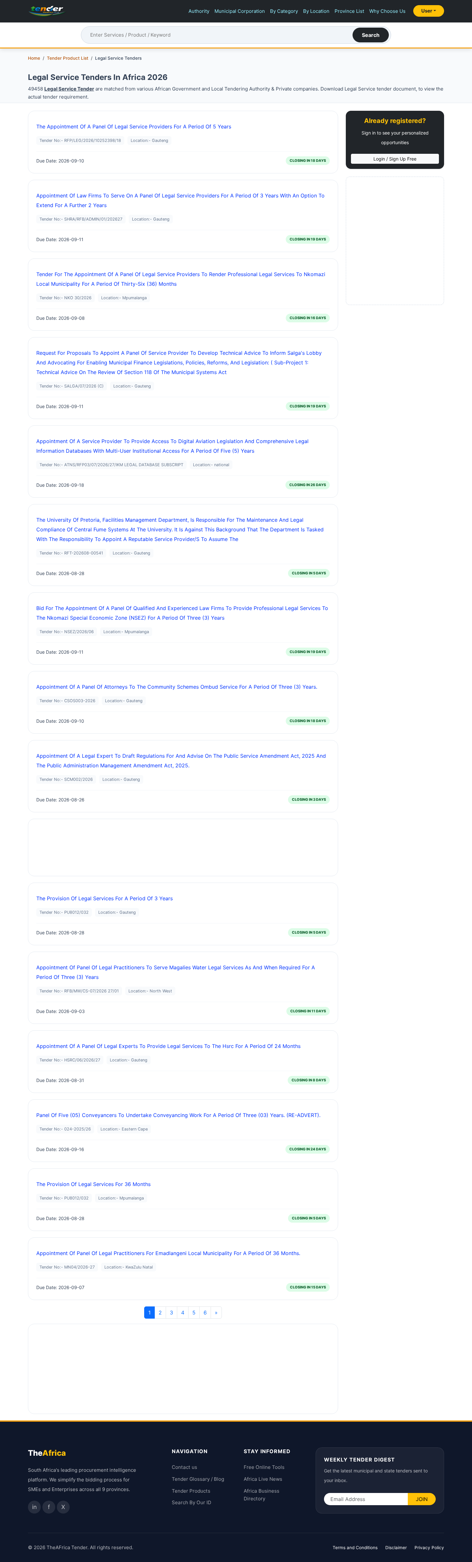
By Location (316, 11)
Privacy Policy (429, 1547)
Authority (198, 11)
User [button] (426, 11)
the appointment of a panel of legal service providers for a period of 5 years (133, 126)
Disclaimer (396, 1547)
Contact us (184, 1467)
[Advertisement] (183, 847)
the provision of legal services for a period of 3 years (104, 898)
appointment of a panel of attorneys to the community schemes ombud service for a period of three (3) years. (176, 687)
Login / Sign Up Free (394, 158)
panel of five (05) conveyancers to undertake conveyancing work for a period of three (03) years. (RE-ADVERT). (178, 1115)
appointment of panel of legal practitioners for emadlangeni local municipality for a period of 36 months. (168, 1253)
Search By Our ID (191, 1502)
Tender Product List (67, 58)
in (34, 1507)
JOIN (422, 1499)
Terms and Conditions (355, 1547)
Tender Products (191, 1491)
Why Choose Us (387, 11)
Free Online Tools (264, 1467)
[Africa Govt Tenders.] (47, 11)
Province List (349, 11)
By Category (284, 11)
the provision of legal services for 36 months (93, 1184)
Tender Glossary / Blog (198, 1479)
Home (34, 58)
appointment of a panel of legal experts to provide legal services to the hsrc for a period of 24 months (168, 1046)
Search (371, 35)
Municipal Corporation (239, 11)
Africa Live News (263, 1479)
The (47, 1453)
